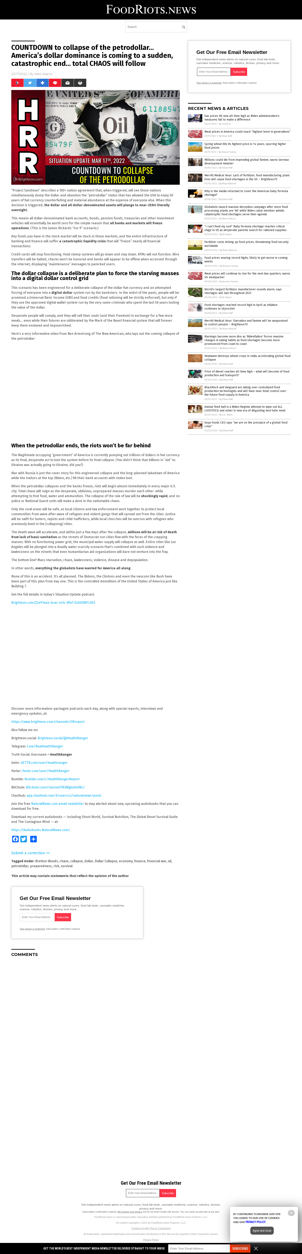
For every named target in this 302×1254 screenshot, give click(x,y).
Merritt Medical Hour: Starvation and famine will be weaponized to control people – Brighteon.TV (246, 322)
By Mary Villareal (227, 183)
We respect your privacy (130, 1212)
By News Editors (227, 218)
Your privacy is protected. (32, 929)
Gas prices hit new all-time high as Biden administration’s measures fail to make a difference (241, 117)
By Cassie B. (225, 124)
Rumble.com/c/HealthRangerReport (52, 779)
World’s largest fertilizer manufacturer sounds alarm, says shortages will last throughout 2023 (243, 291)
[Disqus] (95, 1011)
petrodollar (19, 866)
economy (126, 861)
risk (56, 866)
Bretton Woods (46, 861)
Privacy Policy (151, 1239)
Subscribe (240, 1249)
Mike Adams (43, 74)
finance (139, 861)
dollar (88, 861)
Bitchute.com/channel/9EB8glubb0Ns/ (55, 787)
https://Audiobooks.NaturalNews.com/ (40, 830)
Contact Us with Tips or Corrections (151, 1228)
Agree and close (262, 1230)
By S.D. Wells (225, 414)
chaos (64, 861)
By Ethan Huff (225, 136)
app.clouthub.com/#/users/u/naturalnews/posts (64, 795)
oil (169, 861)
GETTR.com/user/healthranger (44, 763)
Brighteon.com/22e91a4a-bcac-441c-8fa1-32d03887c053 (53, 603)
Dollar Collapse (106, 861)
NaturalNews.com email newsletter (57, 804)
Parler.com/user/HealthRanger (45, 771)
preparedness (41, 866)
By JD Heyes (226, 234)
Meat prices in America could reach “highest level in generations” (247, 131)
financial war (156, 861)
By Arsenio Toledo (229, 266)
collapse (76, 861)
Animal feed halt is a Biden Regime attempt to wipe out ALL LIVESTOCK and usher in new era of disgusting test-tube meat (244, 408)
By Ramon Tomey (227, 152)
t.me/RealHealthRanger (45, 746)
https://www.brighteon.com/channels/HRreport (47, 722)
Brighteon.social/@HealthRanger (63, 738)
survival (67, 866)
